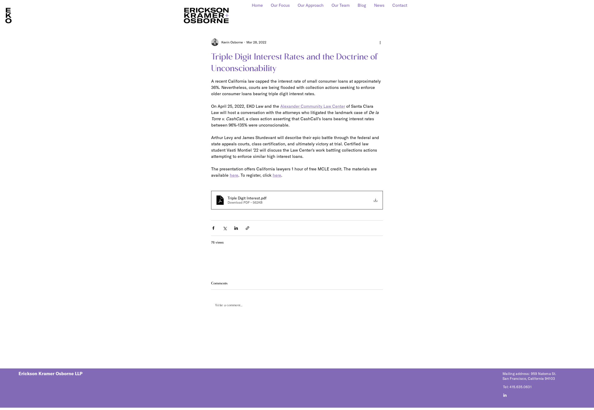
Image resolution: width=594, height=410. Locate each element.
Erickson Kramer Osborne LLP (50, 373)
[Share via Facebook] (213, 228)
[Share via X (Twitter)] (225, 228)
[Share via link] (247, 228)
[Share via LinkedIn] (236, 228)
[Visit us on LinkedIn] (505, 395)
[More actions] (380, 42)
